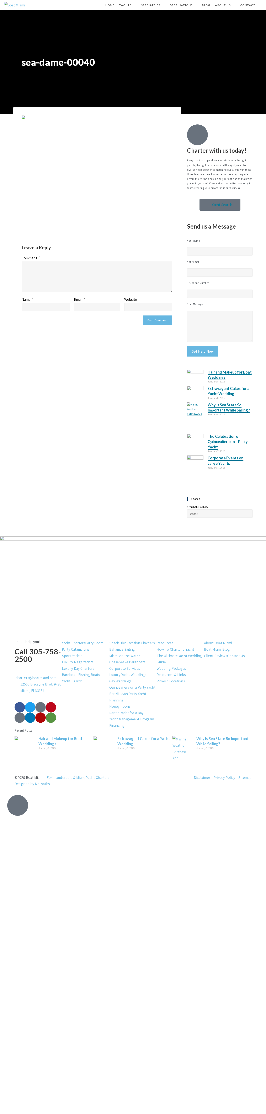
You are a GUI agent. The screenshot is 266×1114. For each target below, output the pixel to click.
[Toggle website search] (261, 5)
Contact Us (236, 655)
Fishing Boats (89, 674)
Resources (165, 642)
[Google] (20, 717)
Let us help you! (28, 641)
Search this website (197, 507)
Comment (31, 258)
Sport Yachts (72, 655)
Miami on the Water (124, 655)
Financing (117, 725)
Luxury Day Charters (78, 668)
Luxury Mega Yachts (78, 662)
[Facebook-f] (20, 707)
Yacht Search (72, 681)
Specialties (118, 642)
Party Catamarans (76, 649)
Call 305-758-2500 (38, 655)
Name (27, 299)
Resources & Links (171, 674)
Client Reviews (215, 655)
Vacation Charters (141, 642)
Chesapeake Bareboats (127, 662)
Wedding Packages (171, 668)
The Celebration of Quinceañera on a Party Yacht (228, 441)
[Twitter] (30, 707)
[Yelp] (40, 717)
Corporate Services (124, 668)
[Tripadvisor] (51, 717)
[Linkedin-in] (30, 717)
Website (130, 299)
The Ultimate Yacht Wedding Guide (179, 659)
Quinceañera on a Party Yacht (132, 687)
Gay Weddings (120, 681)
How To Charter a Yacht (175, 649)
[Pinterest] (51, 707)
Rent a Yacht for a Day (126, 712)
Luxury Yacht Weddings (128, 674)
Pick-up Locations (171, 681)
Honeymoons (120, 706)
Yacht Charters (73, 642)
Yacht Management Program (131, 719)
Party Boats (94, 642)
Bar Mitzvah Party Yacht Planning (127, 696)
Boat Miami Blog (217, 649)
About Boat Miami (218, 642)
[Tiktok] (40, 707)
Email (79, 299)
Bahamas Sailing (122, 649)
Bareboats (70, 674)
